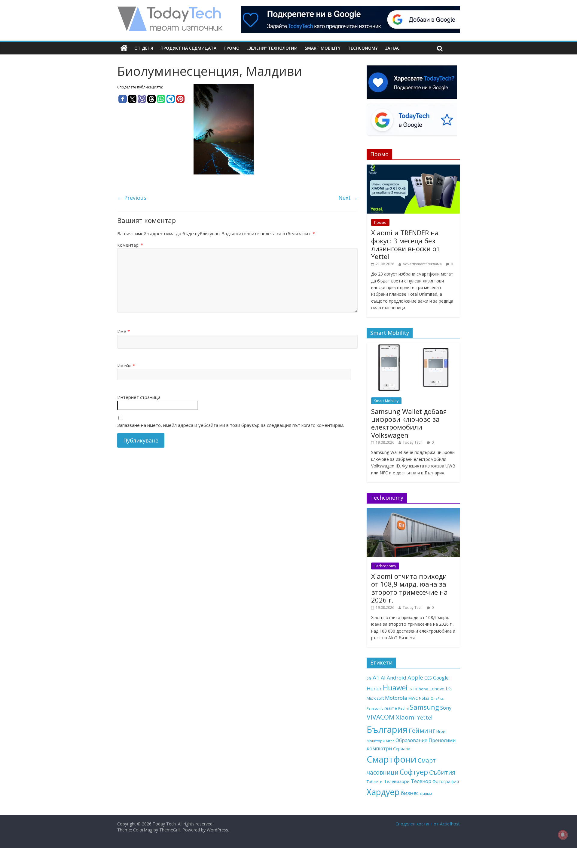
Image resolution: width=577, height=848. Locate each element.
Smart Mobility (322, 48)
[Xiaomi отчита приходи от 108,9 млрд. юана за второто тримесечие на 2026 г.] (413, 511)
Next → (348, 197)
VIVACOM (381, 717)
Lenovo (436, 689)
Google (441, 677)
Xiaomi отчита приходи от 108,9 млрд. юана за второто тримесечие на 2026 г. (409, 588)
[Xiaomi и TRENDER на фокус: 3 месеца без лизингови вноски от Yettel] (413, 168)
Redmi (403, 708)
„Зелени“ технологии (272, 48)
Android (396, 677)
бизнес (410, 793)
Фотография (445, 781)
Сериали (401, 748)
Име (123, 331)
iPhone (421, 689)
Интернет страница (138, 397)
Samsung (424, 706)
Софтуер (414, 772)
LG (449, 688)
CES (428, 678)
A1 (376, 677)
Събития (442, 772)
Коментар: (130, 245)
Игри (440, 731)
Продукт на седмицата (188, 48)
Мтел (390, 741)
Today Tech (413, 442)
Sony (445, 707)
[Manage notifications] (563, 835)
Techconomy (363, 48)
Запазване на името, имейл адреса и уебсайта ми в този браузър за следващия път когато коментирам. (230, 425)
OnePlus (437, 698)
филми (426, 793)
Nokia (424, 698)
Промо (232, 48)
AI (383, 677)
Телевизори (397, 781)
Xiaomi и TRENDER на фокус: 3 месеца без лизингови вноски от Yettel (405, 244)
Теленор (421, 781)
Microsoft (375, 698)
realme (390, 708)
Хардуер (383, 791)
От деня (143, 48)
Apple (415, 677)
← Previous (131, 197)
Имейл (126, 365)
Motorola (396, 697)
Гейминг (422, 730)
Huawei (395, 687)
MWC (413, 698)
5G (369, 678)
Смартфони (392, 759)
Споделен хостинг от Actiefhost (427, 824)
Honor (374, 688)
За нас (392, 48)
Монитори (376, 741)
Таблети (375, 781)
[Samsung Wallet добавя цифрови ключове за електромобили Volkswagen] (413, 346)
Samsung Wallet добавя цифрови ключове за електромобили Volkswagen (409, 423)
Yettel (424, 717)
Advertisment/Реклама (422, 264)
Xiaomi (406, 717)
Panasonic (375, 708)
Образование (411, 740)
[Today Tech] (169, 9)
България (387, 729)
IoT (411, 689)
